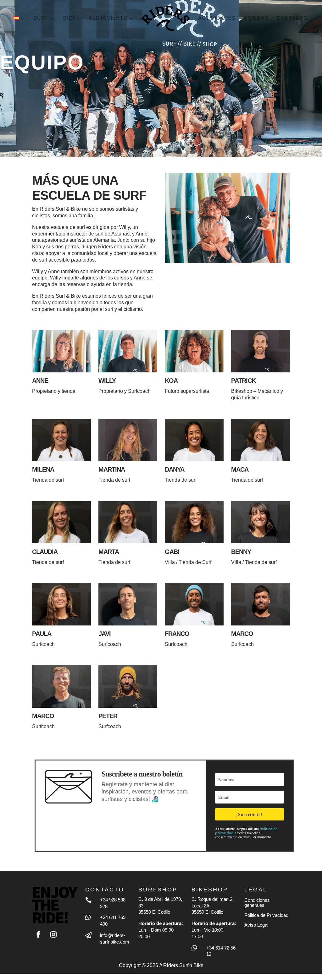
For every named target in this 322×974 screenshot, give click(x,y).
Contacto (292, 18)
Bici (68, 18)
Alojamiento (108, 18)
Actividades (217, 18)
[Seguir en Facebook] (38, 934)
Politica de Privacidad (266, 915)
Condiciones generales (257, 902)
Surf (41, 18)
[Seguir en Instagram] (53, 934)
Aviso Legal (256, 925)
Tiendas (256, 18)
